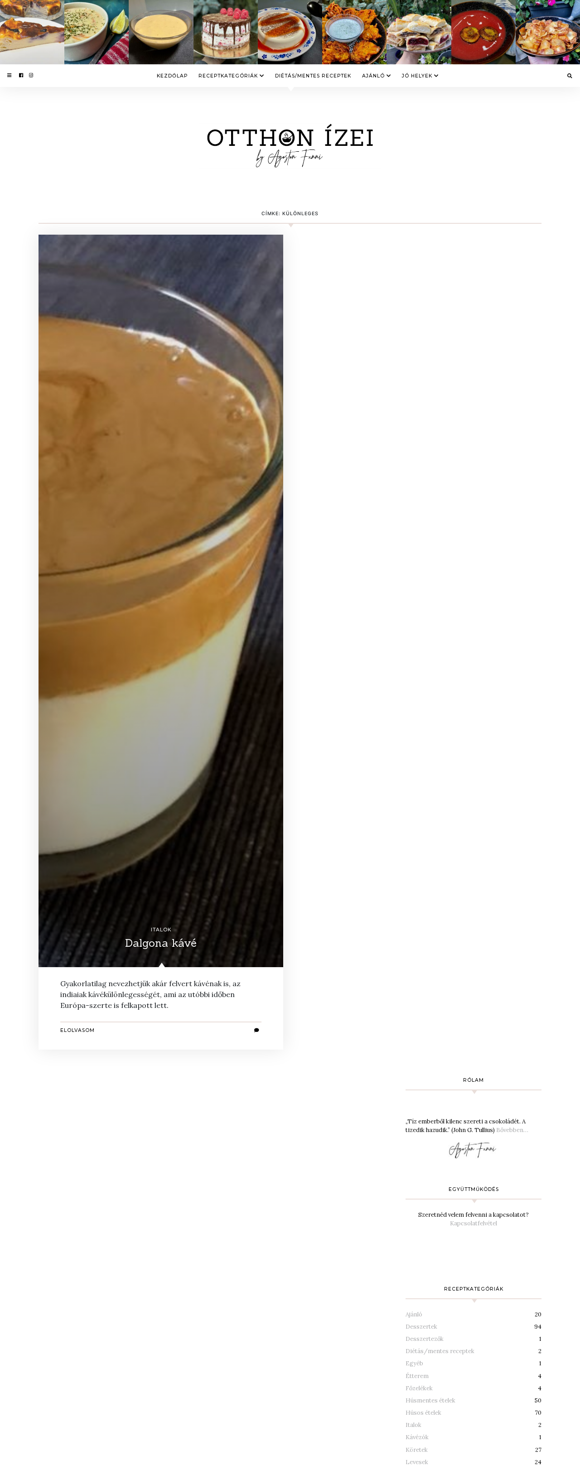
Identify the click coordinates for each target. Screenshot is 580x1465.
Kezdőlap (172, 76)
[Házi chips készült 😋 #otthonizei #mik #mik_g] (548, 32)
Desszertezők (425, 1339)
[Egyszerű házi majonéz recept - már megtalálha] (161, 32)
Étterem (417, 1376)
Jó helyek (417, 76)
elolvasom (77, 1030)
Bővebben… (512, 1130)
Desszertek (421, 1326)
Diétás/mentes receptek (313, 76)
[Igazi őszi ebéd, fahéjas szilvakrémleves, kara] (483, 32)
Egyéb (414, 1363)
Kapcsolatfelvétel (473, 1223)
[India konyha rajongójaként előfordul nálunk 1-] (354, 32)
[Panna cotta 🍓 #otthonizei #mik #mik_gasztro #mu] (290, 32)
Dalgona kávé (161, 943)
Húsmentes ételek (430, 1400)
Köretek (417, 1450)
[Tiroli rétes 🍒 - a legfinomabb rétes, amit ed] (419, 32)
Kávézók (417, 1437)
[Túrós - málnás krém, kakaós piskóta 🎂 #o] (225, 32)
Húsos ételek (423, 1413)
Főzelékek (419, 1388)
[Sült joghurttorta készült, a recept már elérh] (32, 32)
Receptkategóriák (228, 76)
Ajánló (373, 76)
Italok (161, 930)
